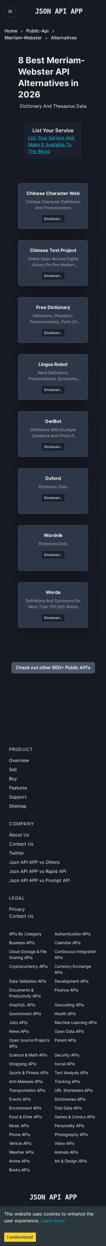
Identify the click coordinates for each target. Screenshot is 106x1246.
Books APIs (19, 1169)
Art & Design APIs (71, 1161)
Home (11, 31)
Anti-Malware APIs (26, 1081)
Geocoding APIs (69, 1004)
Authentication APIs (72, 933)
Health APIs (65, 1013)
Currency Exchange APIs (73, 969)
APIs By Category (25, 933)
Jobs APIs (18, 1022)
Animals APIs (66, 1152)
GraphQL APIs (22, 1004)
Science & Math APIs (28, 1054)
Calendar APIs (68, 942)
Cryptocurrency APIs (28, 966)
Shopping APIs (22, 1063)
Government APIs (25, 1013)
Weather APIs (21, 1152)
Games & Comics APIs (75, 1116)
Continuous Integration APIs (75, 954)
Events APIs (20, 1099)
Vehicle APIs (20, 1143)
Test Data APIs (68, 1107)
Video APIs (64, 1143)
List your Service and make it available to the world (51, 144)
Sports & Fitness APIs (28, 1072)
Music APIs (19, 1125)
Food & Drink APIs (25, 1116)
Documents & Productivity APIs (25, 993)
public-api (37, 31)
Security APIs (67, 1054)
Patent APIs (65, 1040)
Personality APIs (69, 1125)
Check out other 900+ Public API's (53, 667)
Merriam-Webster (23, 37)
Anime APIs (19, 1161)
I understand (20, 1237)
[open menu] (10, 11)
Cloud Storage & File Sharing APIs (28, 954)
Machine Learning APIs (76, 1022)
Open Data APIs (69, 1031)
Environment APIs (25, 1107)
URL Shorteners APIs (74, 1090)
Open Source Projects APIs (29, 1043)
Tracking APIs (67, 1081)
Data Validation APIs (27, 981)
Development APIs (71, 981)
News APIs (19, 1031)
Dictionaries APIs (70, 1099)
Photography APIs (71, 1134)
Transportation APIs (27, 1090)
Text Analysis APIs (71, 1072)
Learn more (53, 1220)
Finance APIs (66, 990)
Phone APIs (19, 1134)
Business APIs (21, 942)
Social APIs (65, 1063)
